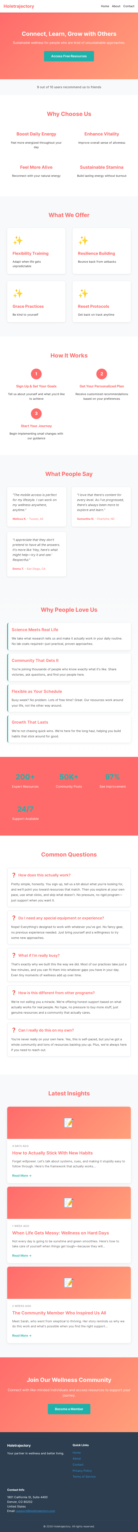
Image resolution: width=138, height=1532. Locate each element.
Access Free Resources (69, 56)
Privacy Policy (82, 1470)
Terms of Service (84, 1476)
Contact (128, 6)
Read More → (22, 1175)
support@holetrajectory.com (35, 1511)
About (116, 6)
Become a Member (69, 1409)
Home (105, 6)
